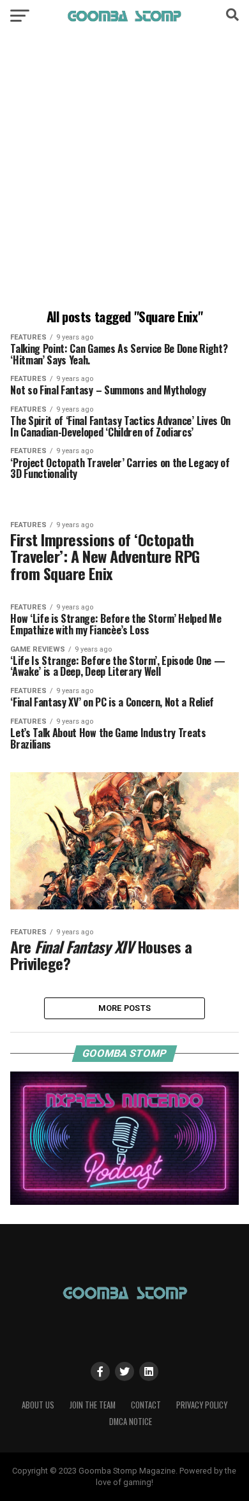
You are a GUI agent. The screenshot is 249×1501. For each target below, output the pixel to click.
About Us (38, 1405)
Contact (146, 1405)
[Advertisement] (124, 172)
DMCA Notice (130, 1421)
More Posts (124, 1008)
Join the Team (93, 1405)
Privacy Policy (201, 1405)
